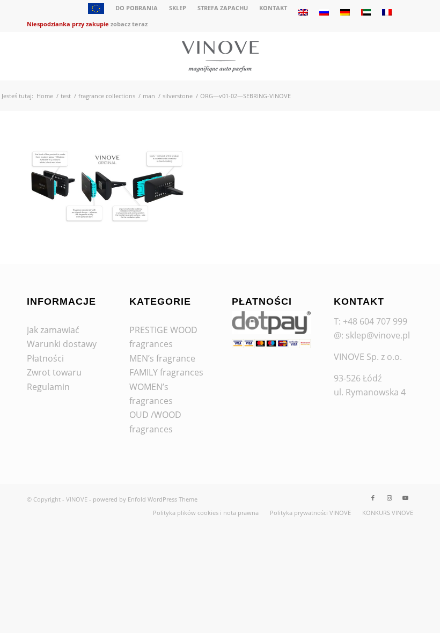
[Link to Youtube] (405, 498)
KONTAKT (273, 8)
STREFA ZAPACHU (222, 8)
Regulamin (48, 387)
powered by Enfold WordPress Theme (145, 499)
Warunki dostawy (62, 344)
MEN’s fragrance (162, 358)
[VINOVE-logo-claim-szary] (220, 56)
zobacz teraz (129, 24)
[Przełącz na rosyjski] (324, 12)
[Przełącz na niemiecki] (345, 12)
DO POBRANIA (136, 8)
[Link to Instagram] (389, 498)
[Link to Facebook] (373, 498)
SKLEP (177, 8)
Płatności (45, 358)
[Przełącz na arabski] (366, 12)
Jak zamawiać (53, 330)
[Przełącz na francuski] (387, 12)
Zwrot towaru (54, 372)
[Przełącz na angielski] (303, 12)
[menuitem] (96, 9)
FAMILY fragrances (166, 372)
